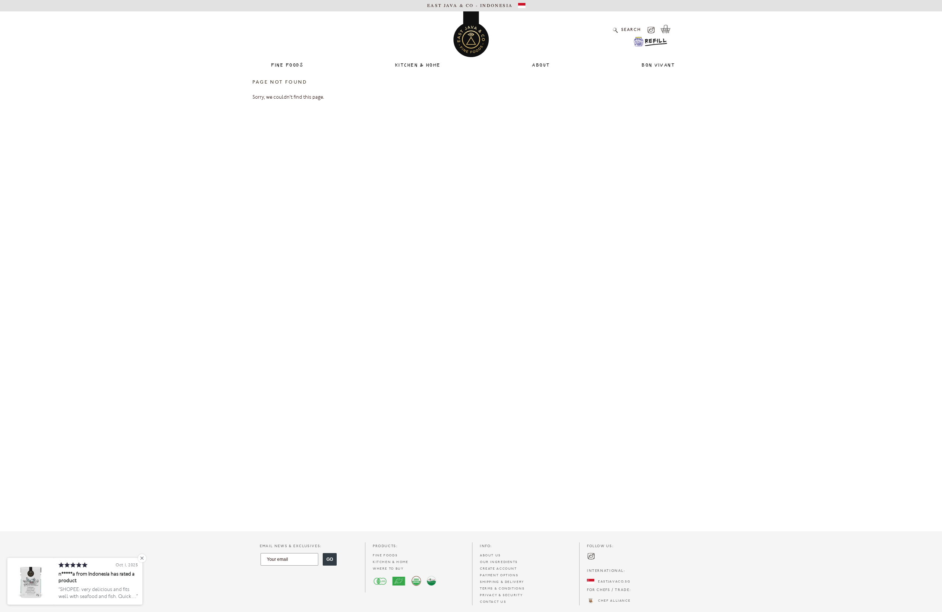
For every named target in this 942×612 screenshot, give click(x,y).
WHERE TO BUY (388, 568)
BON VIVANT (658, 65)
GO (329, 559)
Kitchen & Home (417, 65)
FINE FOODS (385, 555)
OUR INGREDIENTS (498, 562)
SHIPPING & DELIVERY (502, 582)
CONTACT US (493, 602)
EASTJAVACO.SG (612, 581)
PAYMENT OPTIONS (499, 575)
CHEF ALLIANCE (612, 600)
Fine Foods (287, 65)
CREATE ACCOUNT (498, 568)
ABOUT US (490, 555)
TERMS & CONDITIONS (502, 588)
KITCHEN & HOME (390, 562)
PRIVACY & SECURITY (501, 595)
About (541, 65)
